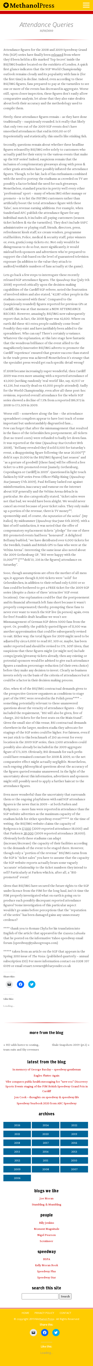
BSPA (46, 1259)
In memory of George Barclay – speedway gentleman (46, 1069)
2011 (45, 1160)
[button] (86, 5)
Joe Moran (46, 1198)
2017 (46, 1142)
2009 (17, 1169)
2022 (74, 1125)
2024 (46, 1125)
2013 (74, 1151)
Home (25, 1313)
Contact (65, 1313)
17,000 (26, 828)
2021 (17, 1134)
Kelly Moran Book (46, 1265)
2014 (46, 1151)
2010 (74, 1160)
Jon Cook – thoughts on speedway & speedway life (46, 1097)
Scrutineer (46, 1241)
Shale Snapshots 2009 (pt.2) (69, 1044)
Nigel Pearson (46, 1235)
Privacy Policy (44, 1313)
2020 (45, 1134)
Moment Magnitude (46, 1229)
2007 (74, 1169)
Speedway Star (46, 1277)
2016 (74, 1142)
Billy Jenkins (46, 1222)
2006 (17, 1178)
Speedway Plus (46, 1271)
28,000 (28, 833)
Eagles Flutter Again (46, 1075)
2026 (17, 1125)
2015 (17, 1151)
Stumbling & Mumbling (46, 1204)
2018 (17, 1142)
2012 (17, 1160)
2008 (45, 1169)
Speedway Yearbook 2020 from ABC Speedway (47, 1103)
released (57, 54)
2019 (74, 1134)
